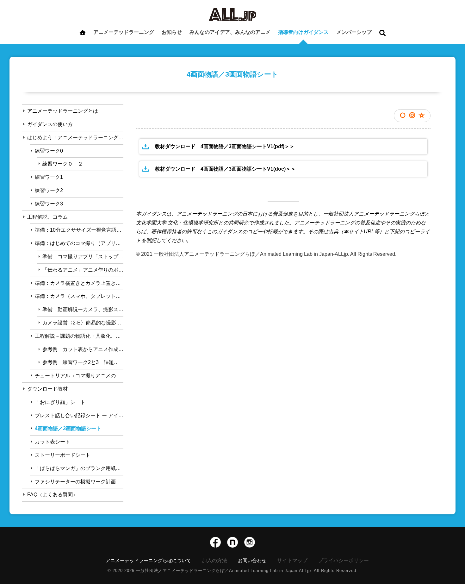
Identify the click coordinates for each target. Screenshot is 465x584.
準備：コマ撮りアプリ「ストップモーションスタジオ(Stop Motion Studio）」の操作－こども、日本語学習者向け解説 (82, 256)
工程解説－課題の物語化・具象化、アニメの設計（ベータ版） (79, 336)
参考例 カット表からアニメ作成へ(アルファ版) (82, 349)
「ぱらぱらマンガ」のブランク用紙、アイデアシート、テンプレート (79, 468)
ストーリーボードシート (62, 455)
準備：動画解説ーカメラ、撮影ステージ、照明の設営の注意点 (82, 309)
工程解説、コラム (47, 217)
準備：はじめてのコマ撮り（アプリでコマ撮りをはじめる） (79, 243)
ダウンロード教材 (47, 389)
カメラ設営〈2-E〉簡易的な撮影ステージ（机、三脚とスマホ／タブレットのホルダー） (82, 322)
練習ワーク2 (49, 190)
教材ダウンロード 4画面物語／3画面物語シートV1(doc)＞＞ (225, 169)
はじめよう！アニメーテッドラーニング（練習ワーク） (75, 137)
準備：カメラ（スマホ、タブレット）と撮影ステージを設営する (79, 296)
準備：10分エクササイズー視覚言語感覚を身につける (79, 230)
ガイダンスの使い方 (50, 124)
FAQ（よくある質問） (52, 494)
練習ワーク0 (49, 151)
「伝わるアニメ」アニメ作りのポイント (82, 270)
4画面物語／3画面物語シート (68, 428)
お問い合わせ (252, 560)
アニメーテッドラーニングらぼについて (148, 560)
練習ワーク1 (49, 177)
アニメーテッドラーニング (123, 32)
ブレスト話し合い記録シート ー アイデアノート (79, 415)
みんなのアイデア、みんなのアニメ (229, 32)
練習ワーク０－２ (62, 163)
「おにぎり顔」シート (60, 402)
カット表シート (52, 441)
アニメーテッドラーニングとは (62, 111)
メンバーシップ (354, 32)
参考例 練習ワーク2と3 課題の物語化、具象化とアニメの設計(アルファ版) (82, 362)
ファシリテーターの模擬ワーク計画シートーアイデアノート (79, 481)
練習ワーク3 (49, 203)
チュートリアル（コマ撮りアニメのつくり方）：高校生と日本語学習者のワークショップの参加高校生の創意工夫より (79, 375)
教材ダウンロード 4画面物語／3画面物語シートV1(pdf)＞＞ (224, 146)
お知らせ (172, 32)
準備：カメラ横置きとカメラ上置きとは (79, 283)
